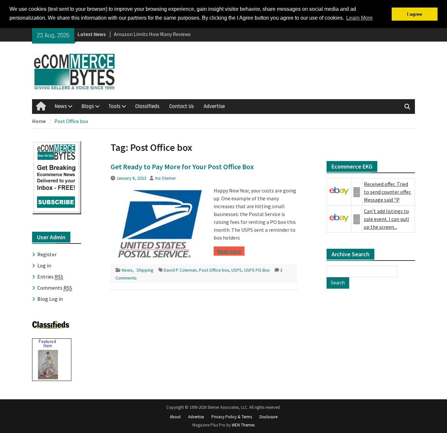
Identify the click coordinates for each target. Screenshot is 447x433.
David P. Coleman (180, 270)
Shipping (144, 270)
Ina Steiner (165, 178)
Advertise (214, 106)
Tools (114, 106)
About (175, 417)
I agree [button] (414, 14)
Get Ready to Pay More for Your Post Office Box (182, 166)
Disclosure (268, 417)
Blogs (87, 106)
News (61, 106)
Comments (54, 287)
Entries (50, 276)
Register (47, 254)
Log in (44, 265)
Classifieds (147, 106)
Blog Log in (50, 299)
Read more (229, 251)
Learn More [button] (359, 18)
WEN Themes (243, 425)
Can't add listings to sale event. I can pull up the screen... (386, 219)
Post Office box (214, 270)
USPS (236, 270)
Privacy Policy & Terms (231, 417)
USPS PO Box (257, 270)
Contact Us (181, 106)
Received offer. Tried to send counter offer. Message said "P (387, 192)
